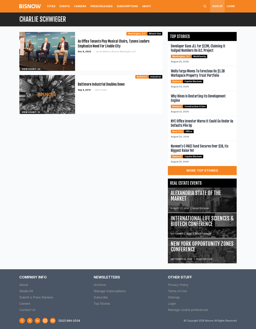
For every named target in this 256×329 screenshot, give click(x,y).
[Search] (205, 6)
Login (231, 6)
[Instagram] (45, 320)
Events (65, 6)
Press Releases (101, 6)
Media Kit (26, 291)
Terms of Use (177, 291)
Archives (100, 285)
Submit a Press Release (36, 297)
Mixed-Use (155, 33)
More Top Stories (202, 170)
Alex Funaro (101, 90)
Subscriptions (127, 6)
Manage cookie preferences (188, 310)
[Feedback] (53, 320)
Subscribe (101, 297)
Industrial (155, 76)
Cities (51, 6)
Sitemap (174, 297)
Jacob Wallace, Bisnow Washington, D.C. (116, 51)
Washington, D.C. (137, 33)
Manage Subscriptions (110, 291)
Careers (80, 6)
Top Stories (102, 303)
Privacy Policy (178, 285)
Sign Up (217, 6)
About (146, 6)
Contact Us (27, 310)
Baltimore (142, 76)
